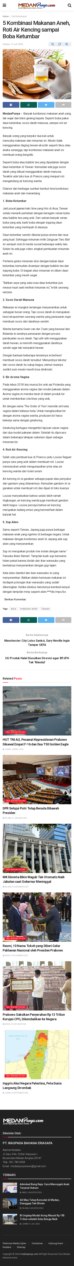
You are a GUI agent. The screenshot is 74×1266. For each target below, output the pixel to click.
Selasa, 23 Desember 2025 (16, 887)
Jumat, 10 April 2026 (13, 749)
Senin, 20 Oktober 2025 (15, 1024)
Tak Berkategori (19, 16)
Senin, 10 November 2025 (16, 956)
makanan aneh (28, 609)
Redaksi (7, 1247)
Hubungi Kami (55, 1243)
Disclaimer (37, 1243)
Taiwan (45, 609)
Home (6, 16)
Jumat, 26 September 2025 (16, 1093)
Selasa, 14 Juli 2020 (13, 44)
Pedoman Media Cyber (14, 1243)
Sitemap (21, 1247)
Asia (13, 609)
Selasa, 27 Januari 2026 (15, 818)
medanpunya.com (29, 1254)
